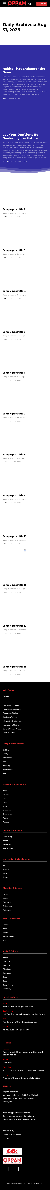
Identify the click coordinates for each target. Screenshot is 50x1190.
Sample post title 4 (14, 291)
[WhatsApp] (16, 1169)
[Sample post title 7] (25, 398)
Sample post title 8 (14, 454)
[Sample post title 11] (25, 569)
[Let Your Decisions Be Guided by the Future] (25, 117)
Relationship (8, 161)
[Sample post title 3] (25, 234)
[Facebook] (5, 1169)
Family (5, 1075)
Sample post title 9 (14, 495)
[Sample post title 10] (25, 521)
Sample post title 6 (14, 372)
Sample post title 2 (14, 209)
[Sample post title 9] (25, 480)
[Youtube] (22, 1169)
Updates (5, 216)
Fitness (6, 1049)
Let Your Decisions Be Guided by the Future (20, 136)
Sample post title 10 (15, 536)
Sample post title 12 (14, 625)
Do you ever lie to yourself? (16, 1030)
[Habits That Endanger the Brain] (25, 51)
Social (5, 1059)
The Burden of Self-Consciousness (20, 1022)
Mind (5, 98)
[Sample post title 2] (25, 194)
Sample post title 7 (14, 413)
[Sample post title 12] (25, 610)
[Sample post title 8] (25, 439)
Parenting (7, 1067)
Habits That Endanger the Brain (24, 70)
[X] (10, 1169)
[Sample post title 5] (25, 316)
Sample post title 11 (14, 585)
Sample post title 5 (14, 332)
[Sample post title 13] (25, 651)
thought (6, 1019)
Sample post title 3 (14, 250)
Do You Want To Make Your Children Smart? (23, 1070)
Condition (7, 1063)
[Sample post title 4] (25, 275)
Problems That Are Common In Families (21, 1078)
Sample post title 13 (14, 666)
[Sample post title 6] (25, 357)
